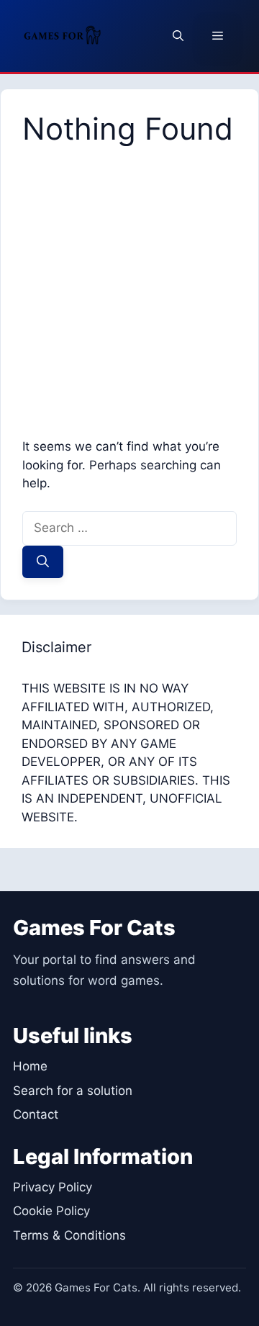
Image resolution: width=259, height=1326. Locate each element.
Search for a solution (72, 1090)
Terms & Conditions (69, 1235)
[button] (178, 36)
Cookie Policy (51, 1211)
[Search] (42, 562)
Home (30, 1066)
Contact (35, 1114)
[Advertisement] (129, 283)
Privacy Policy (52, 1187)
